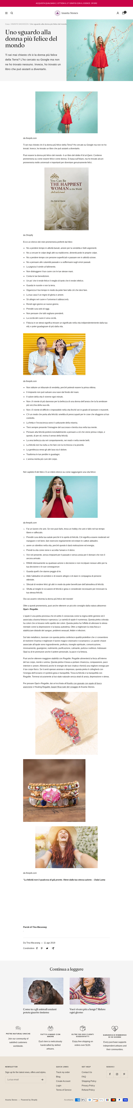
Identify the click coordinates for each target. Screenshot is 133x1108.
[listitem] (37, 948)
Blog (58, 1077)
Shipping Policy (89, 1081)
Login (58, 1085)
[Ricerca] (12, 13)
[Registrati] (42, 1080)
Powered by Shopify (29, 1100)
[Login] (118, 13)
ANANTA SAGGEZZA (19, 24)
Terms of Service (63, 1090)
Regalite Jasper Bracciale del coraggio (60, 687)
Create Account (63, 1081)
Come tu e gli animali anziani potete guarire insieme (39, 1011)
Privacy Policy (88, 1085)
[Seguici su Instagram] (117, 1074)
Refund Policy (88, 1090)
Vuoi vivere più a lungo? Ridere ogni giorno (87, 1011)
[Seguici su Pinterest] (124, 1074)
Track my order (63, 1072)
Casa (7, 24)
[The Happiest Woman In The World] (66, 169)
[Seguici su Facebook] (110, 1074)
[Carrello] (123, 13)
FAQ (84, 1077)
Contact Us (87, 1072)
